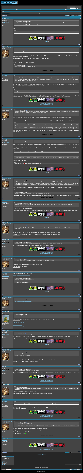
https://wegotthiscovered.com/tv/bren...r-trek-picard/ (21, 275)
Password (68, 8)
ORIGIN (42, 103)
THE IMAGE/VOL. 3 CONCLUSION (48, 103)
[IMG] (3, 462)
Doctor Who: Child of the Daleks (18, 326)
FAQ (40, 9)
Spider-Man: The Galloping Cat (18, 322)
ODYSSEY (46, 41)
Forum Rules (4, 464)
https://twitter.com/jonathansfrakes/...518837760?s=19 (22, 441)
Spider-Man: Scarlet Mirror (17, 325)
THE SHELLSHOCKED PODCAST (44, 104)
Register (17, 9)
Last (79, 15)
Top (81, 469)
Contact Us (70, 469)
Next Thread (44, 454)
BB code (3, 461)
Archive (79, 469)
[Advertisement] (61, 2)
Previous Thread (39, 454)
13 (76, 15)
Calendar (65, 9)
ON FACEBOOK (51, 104)
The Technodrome (75, 469)
